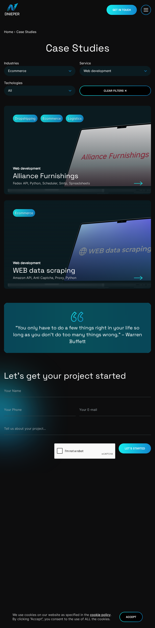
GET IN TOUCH (122, 10)
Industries (15, 67)
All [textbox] (10, 90)
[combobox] (39, 71)
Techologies (13, 87)
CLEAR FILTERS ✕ (115, 91)
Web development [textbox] (97, 71)
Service (95, 67)
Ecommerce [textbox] (17, 71)
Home (8, 32)
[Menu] (146, 10)
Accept (131, 617)
